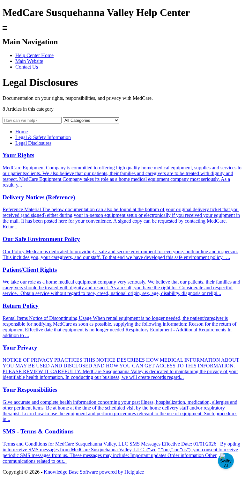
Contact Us (26, 67)
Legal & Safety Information (43, 137)
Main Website (29, 61)
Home (21, 131)
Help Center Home (34, 55)
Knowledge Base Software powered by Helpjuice (94, 472)
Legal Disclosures (33, 143)
